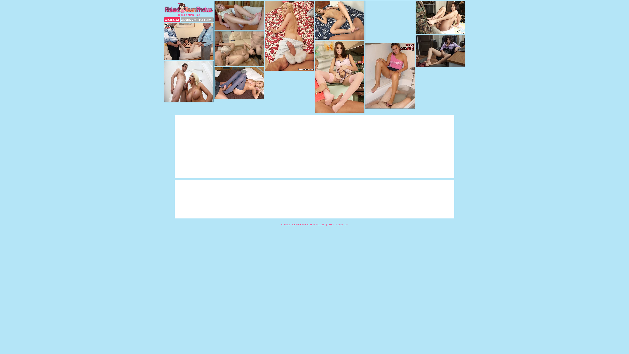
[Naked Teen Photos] (189, 8)
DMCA (331, 224)
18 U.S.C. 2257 (318, 224)
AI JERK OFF (188, 19)
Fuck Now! (205, 19)
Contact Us (342, 224)
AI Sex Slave (172, 19)
